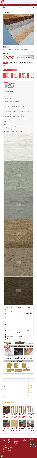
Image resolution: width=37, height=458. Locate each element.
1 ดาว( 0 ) (14, 386)
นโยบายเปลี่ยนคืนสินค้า (10, 446)
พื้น (5, 12)
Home (3, 12)
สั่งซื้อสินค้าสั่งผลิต (5, 448)
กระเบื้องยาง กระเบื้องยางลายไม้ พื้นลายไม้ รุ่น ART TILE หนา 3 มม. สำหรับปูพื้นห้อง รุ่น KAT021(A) (22, 428)
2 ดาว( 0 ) (11, 386)
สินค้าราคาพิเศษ (4, 442)
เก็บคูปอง (9, 77)
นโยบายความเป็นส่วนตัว (15, 444)
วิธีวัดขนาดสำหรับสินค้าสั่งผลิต (5, 451)
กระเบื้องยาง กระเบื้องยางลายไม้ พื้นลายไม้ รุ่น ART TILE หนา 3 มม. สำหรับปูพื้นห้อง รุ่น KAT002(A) (14, 428)
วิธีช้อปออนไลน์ (5, 440)
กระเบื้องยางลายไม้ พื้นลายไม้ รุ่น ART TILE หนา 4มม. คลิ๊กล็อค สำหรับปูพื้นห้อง (31, 414)
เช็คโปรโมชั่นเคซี (4, 446)
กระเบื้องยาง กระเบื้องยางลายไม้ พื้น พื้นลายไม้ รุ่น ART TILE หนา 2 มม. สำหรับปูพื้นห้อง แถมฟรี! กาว (14, 414)
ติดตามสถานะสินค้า (10, 448)
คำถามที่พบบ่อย (10, 442)
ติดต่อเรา (9, 441)
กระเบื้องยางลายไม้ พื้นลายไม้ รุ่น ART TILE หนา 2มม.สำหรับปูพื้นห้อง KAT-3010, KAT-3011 (6, 428)
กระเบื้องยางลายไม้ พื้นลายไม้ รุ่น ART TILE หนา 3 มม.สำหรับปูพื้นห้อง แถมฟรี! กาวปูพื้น (22, 414)
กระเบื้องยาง (9, 12)
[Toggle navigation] (4, 10)
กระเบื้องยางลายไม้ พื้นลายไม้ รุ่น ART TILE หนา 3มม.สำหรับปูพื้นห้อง (6, 414)
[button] (4, 5)
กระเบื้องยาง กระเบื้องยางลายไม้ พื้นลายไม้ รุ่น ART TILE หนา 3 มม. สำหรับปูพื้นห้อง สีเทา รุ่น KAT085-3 (30, 428)
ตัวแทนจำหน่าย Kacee (16, 442)
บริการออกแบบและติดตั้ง (10, 450)
